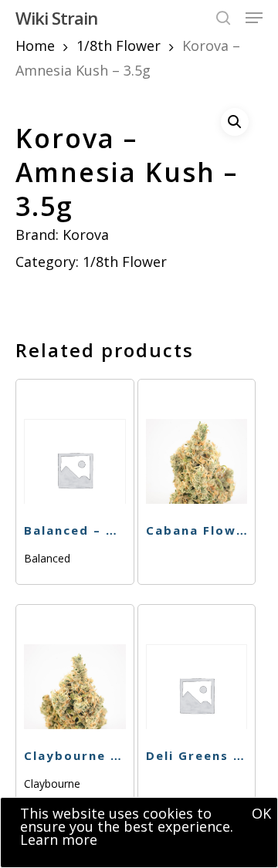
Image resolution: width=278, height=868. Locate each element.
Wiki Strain (56, 17)
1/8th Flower (118, 45)
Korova (86, 234)
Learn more (58, 839)
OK (261, 813)
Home (35, 45)
